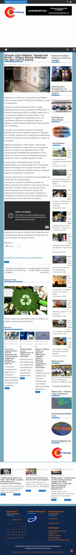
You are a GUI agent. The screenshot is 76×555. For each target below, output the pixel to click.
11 (8, 532)
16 (22, 532)
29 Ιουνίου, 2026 (68, 469)
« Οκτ (8, 538)
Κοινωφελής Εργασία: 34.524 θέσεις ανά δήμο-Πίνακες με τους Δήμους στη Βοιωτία (38, 270)
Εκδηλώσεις (17, 494)
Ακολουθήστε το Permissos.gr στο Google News (23, 257)
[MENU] (74, 49)
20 (13, 535)
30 (22, 538)
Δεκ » (13, 538)
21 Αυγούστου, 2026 (26, 341)
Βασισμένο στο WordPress (21, 552)
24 (25, 535)
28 (16, 538)
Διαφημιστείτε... (54, 523)
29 (19, 538)
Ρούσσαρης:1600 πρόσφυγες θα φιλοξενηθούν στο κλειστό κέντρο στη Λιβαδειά (15, 270)
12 (11, 532)
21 (16, 535)
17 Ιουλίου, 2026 (18, 469)
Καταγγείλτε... (53, 518)
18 (8, 535)
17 (25, 532)
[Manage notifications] (71, 550)
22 (19, 535)
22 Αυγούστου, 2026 (11, 341)
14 (16, 532)
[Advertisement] (38, 33)
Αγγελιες (3, 494)
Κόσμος (7, 262)
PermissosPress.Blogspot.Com (58, 540)
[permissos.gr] (6, 49)
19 (11, 535)
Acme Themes (59, 552)
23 (22, 535)
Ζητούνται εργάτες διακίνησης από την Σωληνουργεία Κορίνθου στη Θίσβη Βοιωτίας (61, 379)
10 (25, 529)
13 (13, 532)
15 (19, 532)
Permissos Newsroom (25, 64)
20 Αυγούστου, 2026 (42, 341)
